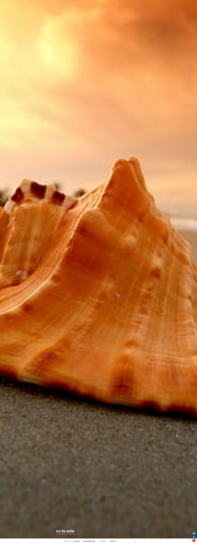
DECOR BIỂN (102, 541)
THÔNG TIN (113, 541)
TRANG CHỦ (67, 541)
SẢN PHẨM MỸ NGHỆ (89, 541)
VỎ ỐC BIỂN (65, 531)
